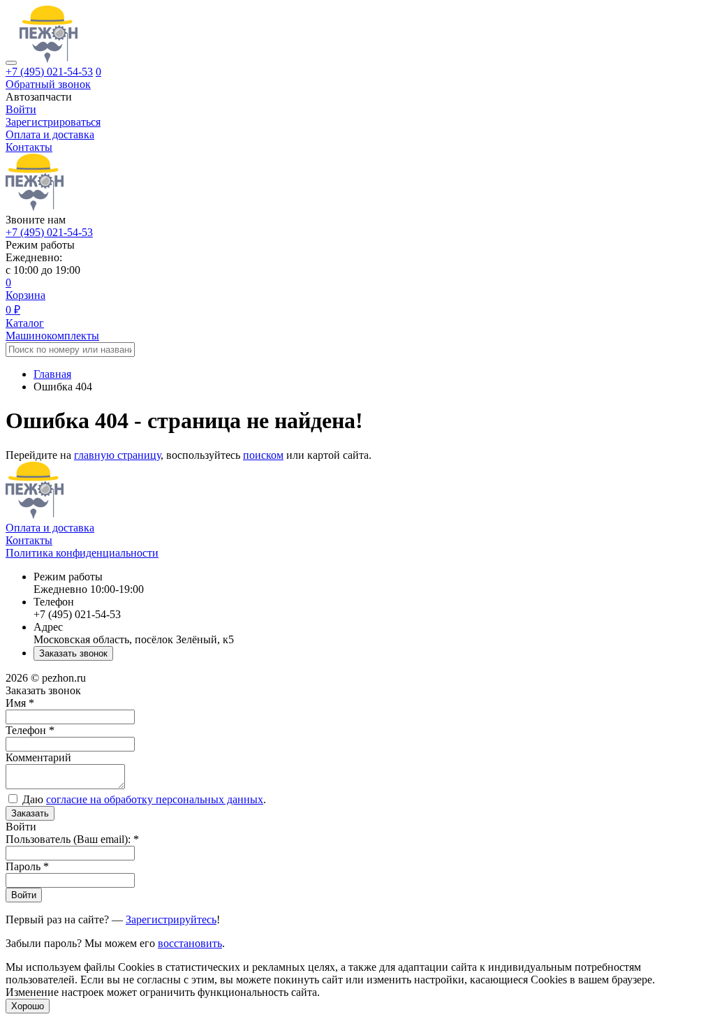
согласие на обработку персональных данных (154, 799)
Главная (52, 374)
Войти (23, 895)
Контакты (29, 147)
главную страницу (117, 455)
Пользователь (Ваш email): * (72, 839)
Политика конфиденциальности (82, 553)
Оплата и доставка (50, 134)
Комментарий (38, 757)
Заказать (30, 813)
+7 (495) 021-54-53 (49, 72)
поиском (263, 455)
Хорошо (27, 1006)
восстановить (190, 943)
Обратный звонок (48, 84)
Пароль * (27, 866)
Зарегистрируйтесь (171, 919)
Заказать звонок (73, 653)
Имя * (20, 703)
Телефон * (30, 730)
